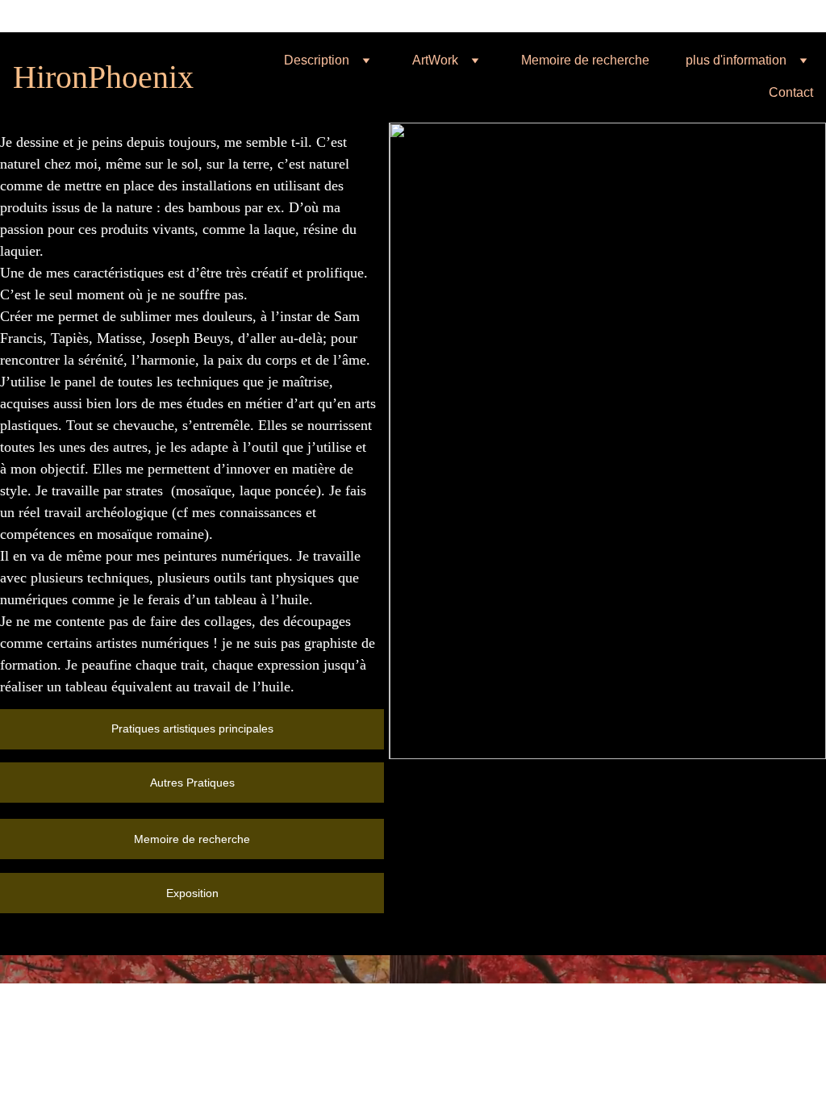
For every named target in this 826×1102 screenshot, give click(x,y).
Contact (791, 92)
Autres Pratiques (192, 782)
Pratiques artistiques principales (192, 728)
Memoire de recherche (585, 60)
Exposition (192, 893)
